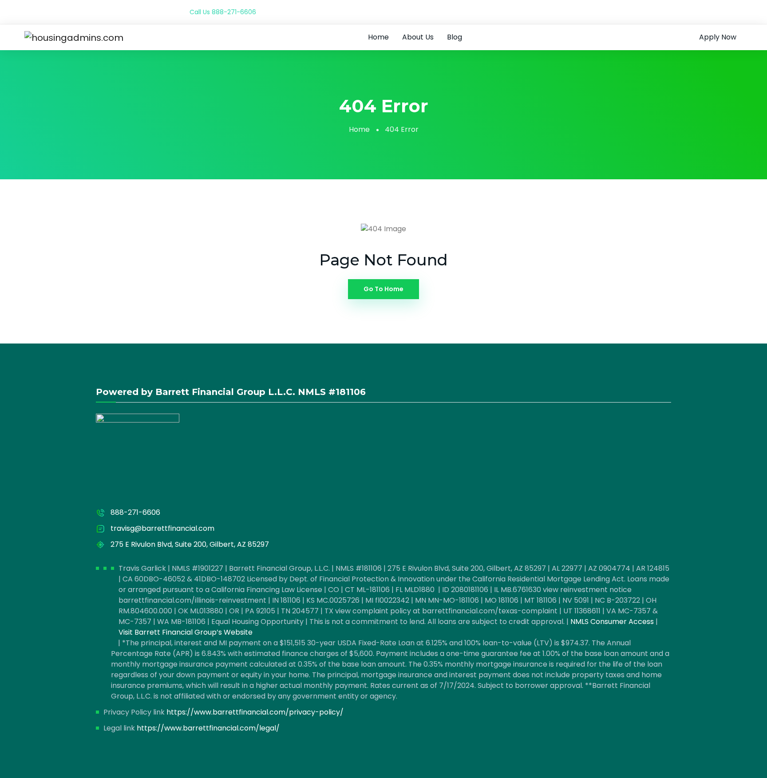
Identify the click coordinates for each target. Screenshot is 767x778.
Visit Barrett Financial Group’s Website (186, 632)
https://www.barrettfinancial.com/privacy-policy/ (255, 712)
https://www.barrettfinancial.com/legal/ (208, 728)
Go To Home (383, 288)
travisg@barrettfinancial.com (162, 528)
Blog (454, 37)
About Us (418, 37)
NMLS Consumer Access (612, 621)
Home (378, 37)
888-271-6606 (234, 12)
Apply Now (717, 37)
